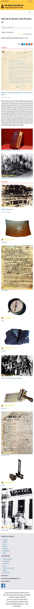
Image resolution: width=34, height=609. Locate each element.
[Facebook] (22, 44)
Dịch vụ (4, 566)
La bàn (2, 320)
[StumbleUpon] (32, 44)
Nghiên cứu (5, 549)
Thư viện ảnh (6, 563)
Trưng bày (5, 546)
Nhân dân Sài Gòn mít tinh (7, 209)
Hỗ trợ (4, 553)
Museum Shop (6, 573)
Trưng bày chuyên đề (7, 559)
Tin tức (4, 544)
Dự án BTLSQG (6, 551)
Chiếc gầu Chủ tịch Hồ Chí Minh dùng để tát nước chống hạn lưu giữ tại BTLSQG (16, 178)
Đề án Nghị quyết (4, 290)
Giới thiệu (5, 542)
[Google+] (27, 44)
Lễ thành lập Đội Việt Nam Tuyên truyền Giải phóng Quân (11, 378)
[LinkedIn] (29, 44)
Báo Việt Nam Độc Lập (5, 455)
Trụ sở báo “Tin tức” (4, 530)
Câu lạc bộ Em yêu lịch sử (8, 568)
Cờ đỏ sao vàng (4, 242)
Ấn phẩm (5, 570)
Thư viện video (6, 561)
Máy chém (3, 485)
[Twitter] (25, 44)
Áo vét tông (3, 351)
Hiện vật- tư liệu (10, 27)
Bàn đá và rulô (3, 408)
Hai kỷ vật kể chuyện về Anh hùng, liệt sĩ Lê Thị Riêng (10, 150)
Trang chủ (4, 27)
